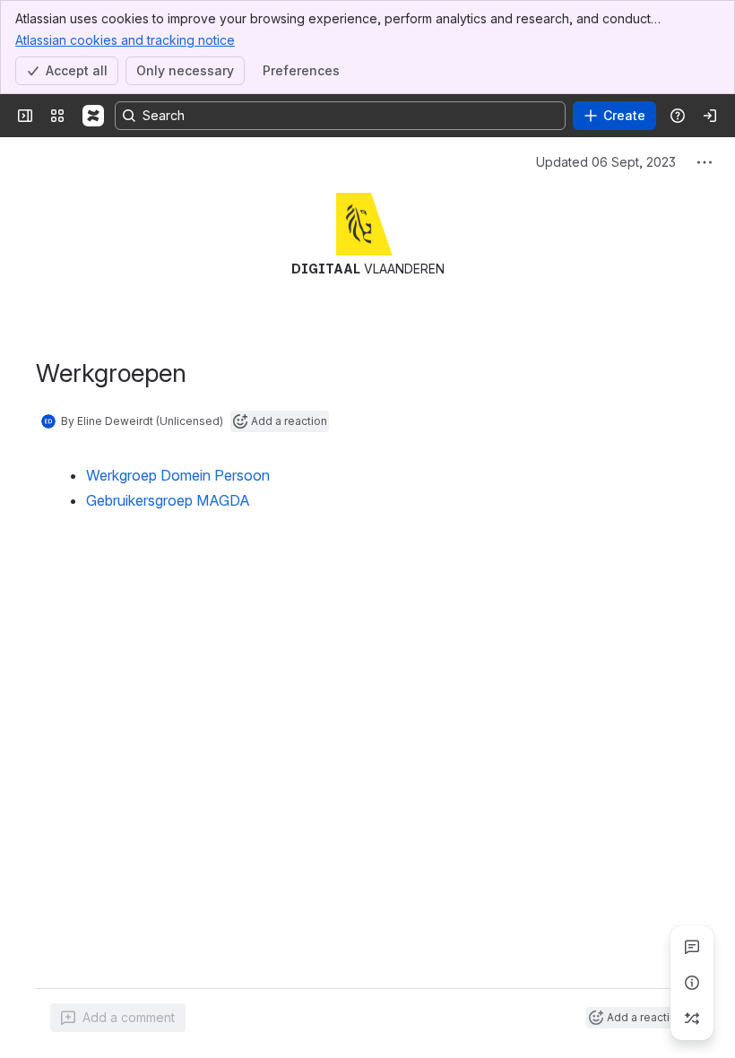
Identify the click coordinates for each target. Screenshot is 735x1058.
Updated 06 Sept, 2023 (606, 161)
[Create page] (692, 1018)
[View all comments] (692, 946)
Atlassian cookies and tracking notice (125, 40)
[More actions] (704, 162)
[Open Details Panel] (692, 982)
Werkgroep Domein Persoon (178, 475)
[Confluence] (93, 115)
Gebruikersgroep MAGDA (168, 500)
